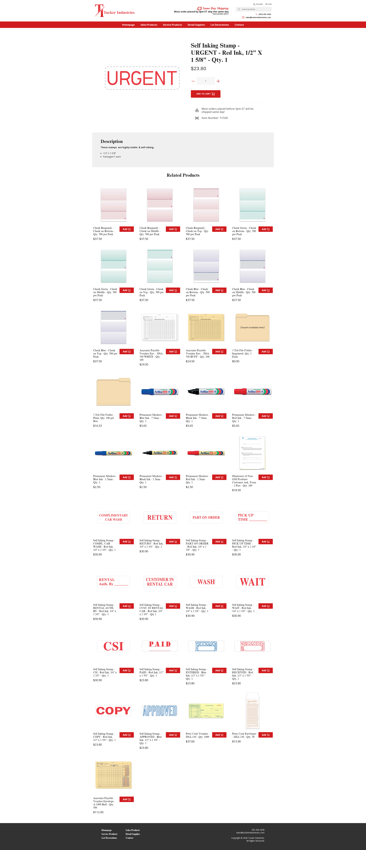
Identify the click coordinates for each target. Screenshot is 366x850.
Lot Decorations (220, 24)
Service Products (172, 24)
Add (125, 229)
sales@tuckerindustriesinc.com (258, 17)
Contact (239, 24)
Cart (270, 4)
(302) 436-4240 (265, 14)
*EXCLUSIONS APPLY (220, 14)
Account (259, 4)
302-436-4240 (258, 829)
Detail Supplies (196, 24)
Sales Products (149, 24)
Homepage (128, 24)
